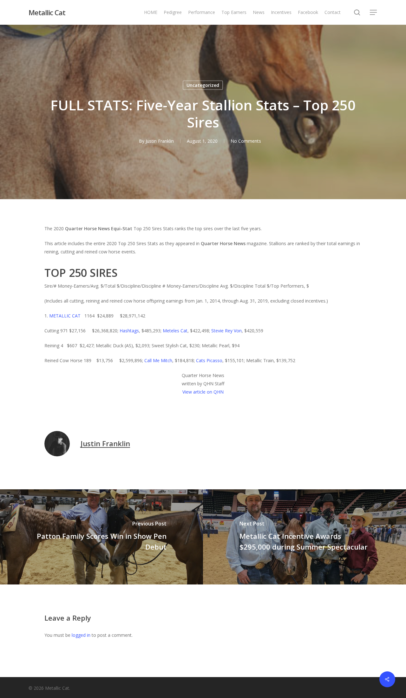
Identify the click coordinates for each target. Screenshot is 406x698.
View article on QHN (203, 392)
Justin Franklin (160, 141)
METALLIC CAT (65, 316)
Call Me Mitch (158, 360)
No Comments (246, 141)
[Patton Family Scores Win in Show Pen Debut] (101, 536)
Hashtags (129, 331)
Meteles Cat (175, 331)
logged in (81, 635)
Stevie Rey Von (226, 331)
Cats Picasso (209, 360)
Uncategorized (203, 85)
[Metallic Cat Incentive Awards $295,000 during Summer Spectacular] (304, 536)
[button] (373, 12)
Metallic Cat (47, 12)
